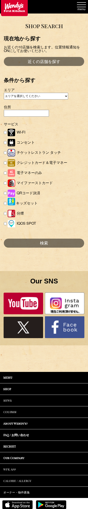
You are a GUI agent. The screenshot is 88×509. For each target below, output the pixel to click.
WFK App (9, 469)
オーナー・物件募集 (16, 492)
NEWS (7, 400)
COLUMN (9, 412)
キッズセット (26, 203)
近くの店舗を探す (44, 61)
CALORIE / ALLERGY (17, 481)
